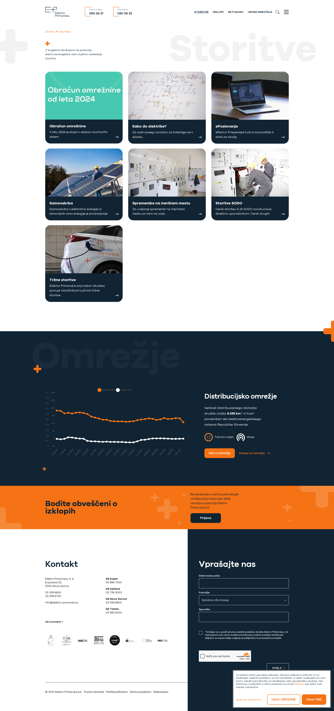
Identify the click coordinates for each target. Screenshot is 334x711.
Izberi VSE (314, 699)
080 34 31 (96, 13)
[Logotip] (57, 11)
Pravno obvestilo (94, 691)
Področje (204, 592)
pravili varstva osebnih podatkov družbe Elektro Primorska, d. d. (254, 631)
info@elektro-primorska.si (61, 602)
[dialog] (282, 689)
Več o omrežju (220, 453)
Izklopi (218, 12)
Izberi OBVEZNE (284, 699)
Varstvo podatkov (140, 691)
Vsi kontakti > (54, 622)
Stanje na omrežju (252, 453)
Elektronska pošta (209, 575)
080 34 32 (124, 13)
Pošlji (277, 668)
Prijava (205, 518)
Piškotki (299, 684)
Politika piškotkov (117, 691)
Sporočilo (204, 609)
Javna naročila (260, 12)
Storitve (201, 12)
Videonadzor (161, 691)
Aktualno (235, 12)
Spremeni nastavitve (248, 699)
